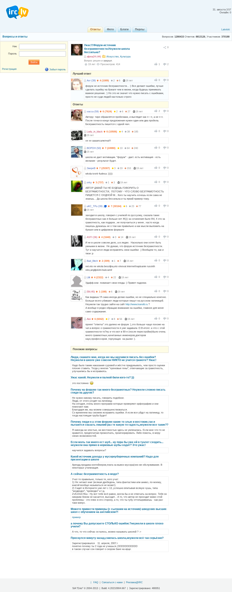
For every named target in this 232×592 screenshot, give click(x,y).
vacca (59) (93, 111)
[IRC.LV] (14, 10)
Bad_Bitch (92, 260)
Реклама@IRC (134, 582)
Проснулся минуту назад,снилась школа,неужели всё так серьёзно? (117, 538)
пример (76, 517)
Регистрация (9, 69)
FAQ (95, 582)
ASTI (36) (92, 237)
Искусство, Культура (118, 56)
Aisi (89, 319)
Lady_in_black (95, 131)
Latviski (225, 29)
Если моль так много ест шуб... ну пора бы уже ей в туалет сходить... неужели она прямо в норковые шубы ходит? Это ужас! (117, 444)
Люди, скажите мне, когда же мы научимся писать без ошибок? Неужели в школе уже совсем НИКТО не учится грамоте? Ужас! (113, 359)
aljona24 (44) (94, 56)
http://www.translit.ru (137, 304)
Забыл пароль (57, 69)
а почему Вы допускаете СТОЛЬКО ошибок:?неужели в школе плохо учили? (117, 525)
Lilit (88, 277)
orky (89, 182)
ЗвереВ (91, 168)
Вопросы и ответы (14, 36)
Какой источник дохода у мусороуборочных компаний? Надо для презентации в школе (115, 458)
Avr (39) (91, 80)
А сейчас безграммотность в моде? (95, 474)
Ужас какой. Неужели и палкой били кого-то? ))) (102, 377)
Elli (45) (91, 291)
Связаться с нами (112, 582)
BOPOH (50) (94, 148)
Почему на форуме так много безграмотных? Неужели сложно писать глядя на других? (118, 391)
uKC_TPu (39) (95, 206)
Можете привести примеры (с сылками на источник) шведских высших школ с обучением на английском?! (119, 510)
